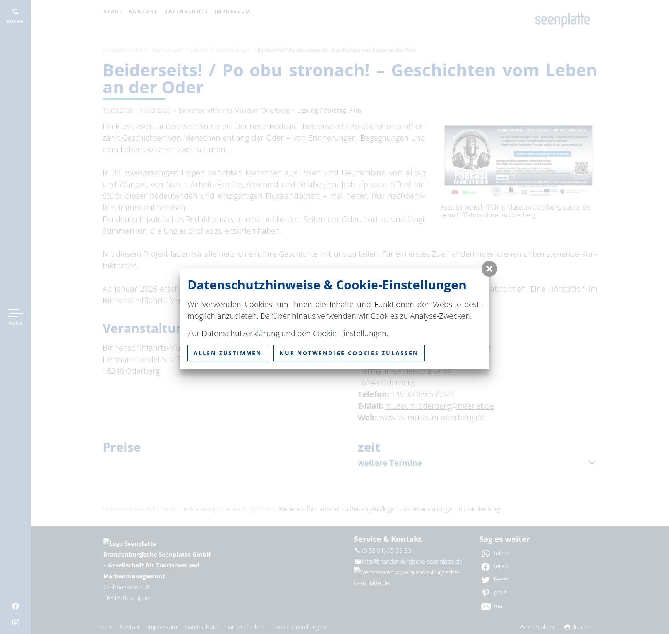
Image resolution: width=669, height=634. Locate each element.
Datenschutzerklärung (241, 333)
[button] (489, 269)
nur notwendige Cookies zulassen (349, 353)
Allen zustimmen (228, 353)
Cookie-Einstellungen (349, 333)
